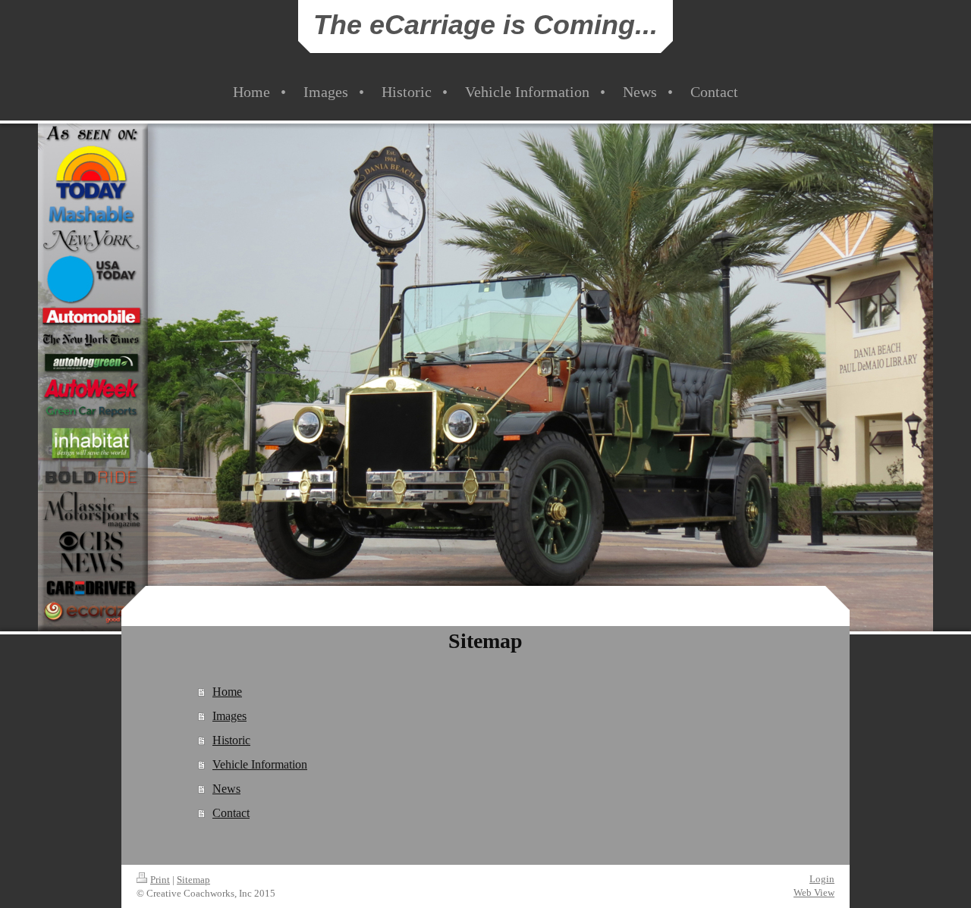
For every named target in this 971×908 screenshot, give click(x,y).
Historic (231, 740)
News (226, 788)
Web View (813, 892)
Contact (231, 812)
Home (227, 691)
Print (160, 879)
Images (229, 715)
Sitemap (193, 879)
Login (821, 879)
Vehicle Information (259, 764)
